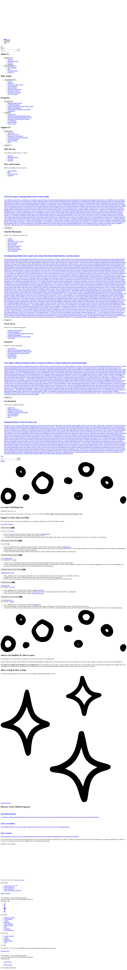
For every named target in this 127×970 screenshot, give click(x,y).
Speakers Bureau (12, 122)
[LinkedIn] (4, 912)
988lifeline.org (67, 547)
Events (6, 937)
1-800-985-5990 (7, 558)
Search (8, 41)
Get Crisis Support (13, 94)
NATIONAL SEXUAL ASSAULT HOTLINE (12, 569)
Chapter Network (9, 936)
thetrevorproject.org (38, 590)
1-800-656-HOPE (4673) (8, 573)
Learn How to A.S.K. (13, 91)
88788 (12, 601)
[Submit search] (18, 50)
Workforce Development (14, 108)
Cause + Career (12, 123)
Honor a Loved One (13, 134)
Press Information (9, 930)
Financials (10, 64)
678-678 (12, 587)
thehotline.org (37, 604)
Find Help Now (5, 951)
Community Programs (14, 104)
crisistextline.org (45, 534)
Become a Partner (12, 140)
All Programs (11, 111)
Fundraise (7, 939)
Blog (9, 69)
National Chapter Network (15, 103)
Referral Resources (6, 803)
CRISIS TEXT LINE (6, 527)
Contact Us (11, 72)
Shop (9, 142)
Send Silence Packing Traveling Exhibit (18, 119)
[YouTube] (5, 908)
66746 (14, 560)
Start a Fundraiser (12, 86)
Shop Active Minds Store (14, 89)
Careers (10, 81)
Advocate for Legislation (14, 92)
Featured (7, 112)
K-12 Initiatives (12, 120)
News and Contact (9, 66)
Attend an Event (12, 88)
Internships (11, 83)
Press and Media (12, 67)
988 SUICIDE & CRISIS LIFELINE (10, 540)
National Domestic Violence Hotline (10, 597)
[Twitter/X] (5, 910)
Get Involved (8, 131)
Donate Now (11, 133)
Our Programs (8, 919)
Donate (8, 39)
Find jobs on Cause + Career (15, 84)
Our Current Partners (13, 139)
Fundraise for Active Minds (15, 136)
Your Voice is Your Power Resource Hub (19, 116)
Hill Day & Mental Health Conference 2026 (20, 117)
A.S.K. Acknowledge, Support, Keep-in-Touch (20, 106)
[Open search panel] (2, 457)
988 (9, 544)
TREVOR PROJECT (6, 582)
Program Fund (11, 114)
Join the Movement (10, 80)
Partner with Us (8, 940)
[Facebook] (4, 905)
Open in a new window (19, 880)
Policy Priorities (8, 924)
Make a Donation (5, 893)
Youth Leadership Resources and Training (19, 109)
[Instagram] (4, 904)
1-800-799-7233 (7, 600)
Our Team (10, 62)
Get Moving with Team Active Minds (18, 137)
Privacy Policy (8, 965)
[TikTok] (4, 907)
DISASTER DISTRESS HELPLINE (10, 555)
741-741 (12, 531)
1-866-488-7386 (5, 585)
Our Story (10, 59)
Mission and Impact (13, 61)
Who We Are (8, 58)
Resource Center (8, 925)
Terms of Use (7, 961)
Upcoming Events (12, 71)
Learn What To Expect (7, 524)
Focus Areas (8, 101)
